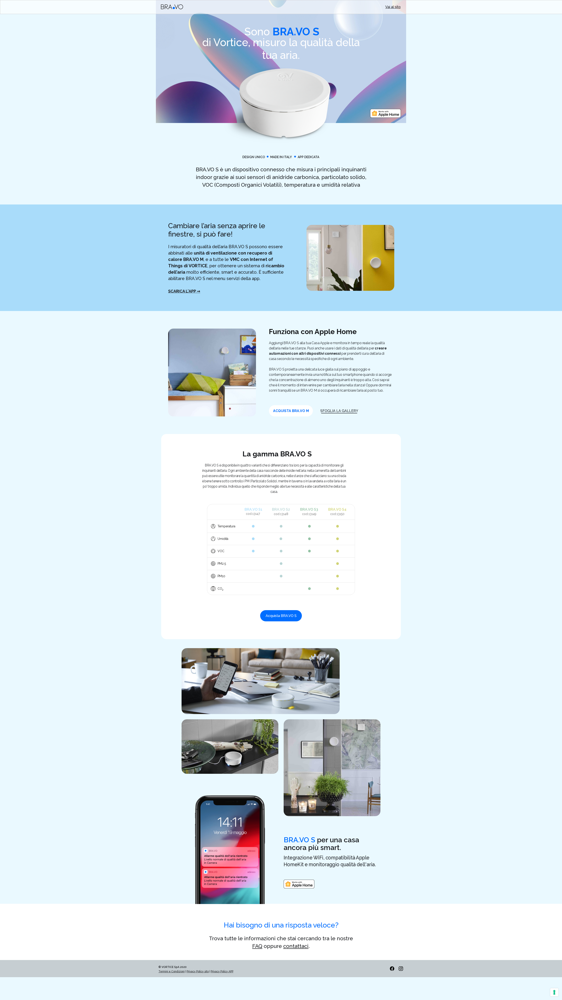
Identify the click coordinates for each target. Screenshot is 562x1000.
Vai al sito (393, 7)
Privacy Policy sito (198, 971)
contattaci (295, 946)
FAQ (257, 946)
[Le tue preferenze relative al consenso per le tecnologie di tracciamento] (554, 992)
